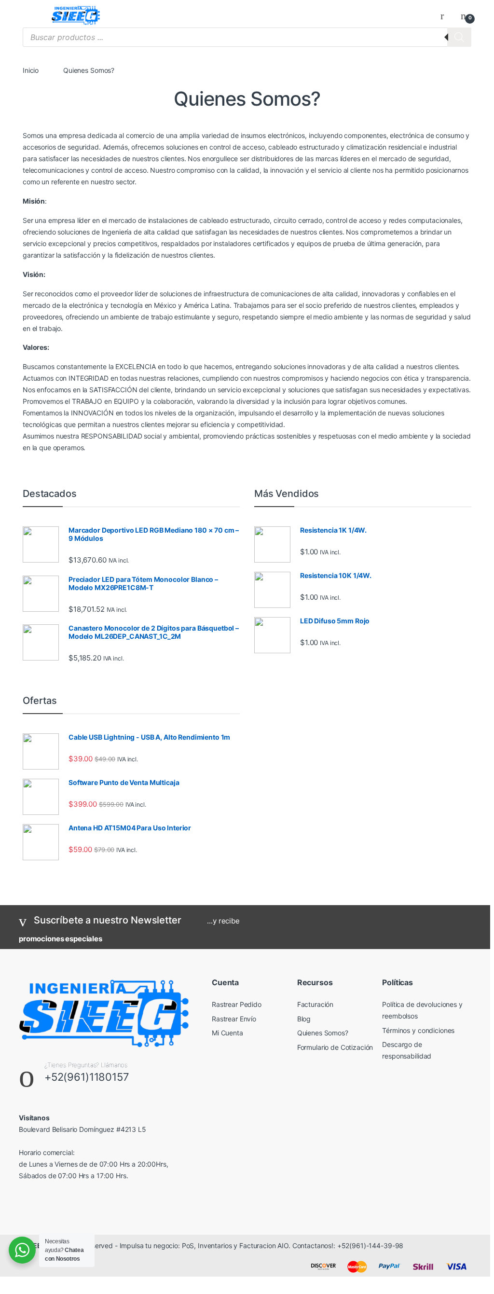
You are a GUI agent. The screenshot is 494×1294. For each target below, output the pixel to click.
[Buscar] (459, 37)
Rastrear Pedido (236, 1004)
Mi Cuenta (227, 1033)
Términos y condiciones (418, 1030)
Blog (304, 1019)
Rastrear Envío (234, 1019)
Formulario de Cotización (335, 1047)
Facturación (315, 1004)
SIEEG (37, 1245)
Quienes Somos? (322, 1033)
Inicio (31, 70)
